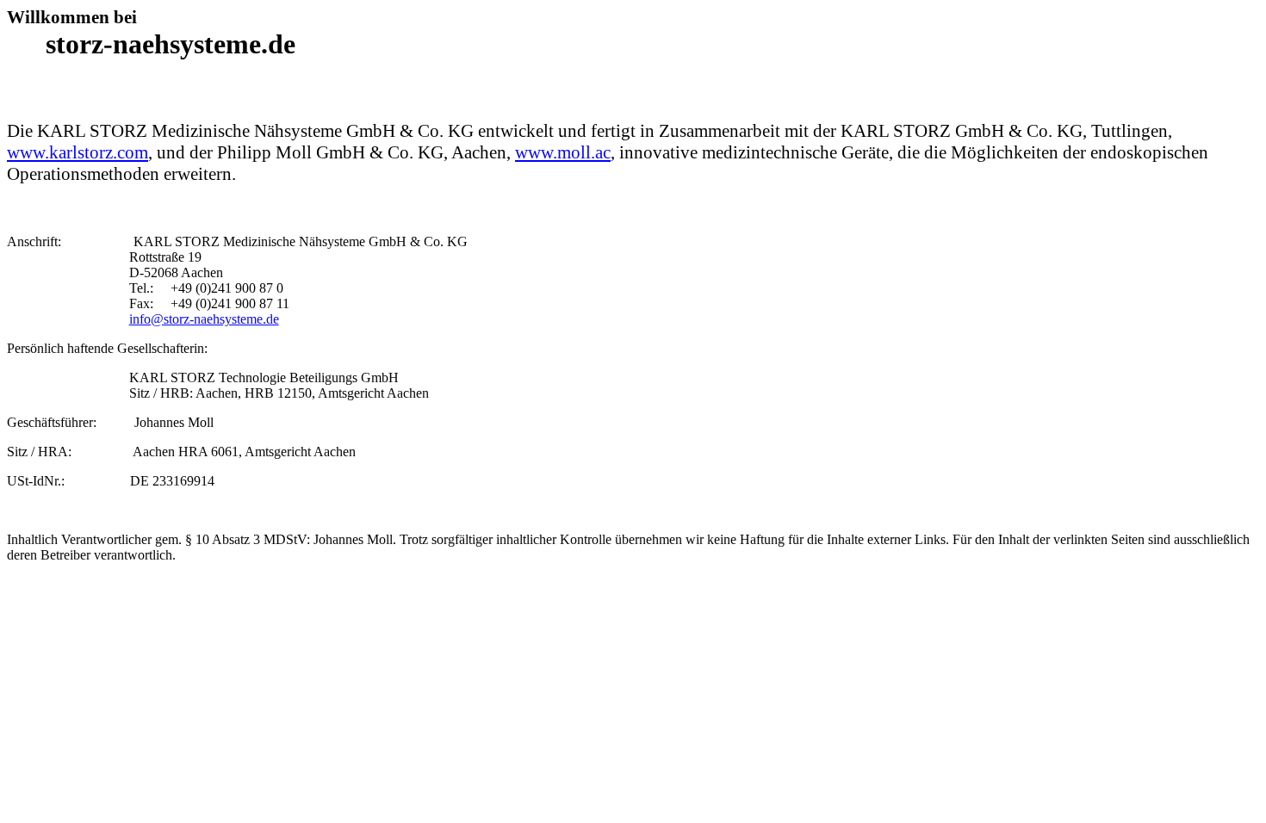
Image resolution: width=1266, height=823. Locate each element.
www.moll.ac (563, 152)
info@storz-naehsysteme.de (204, 319)
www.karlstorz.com (77, 152)
